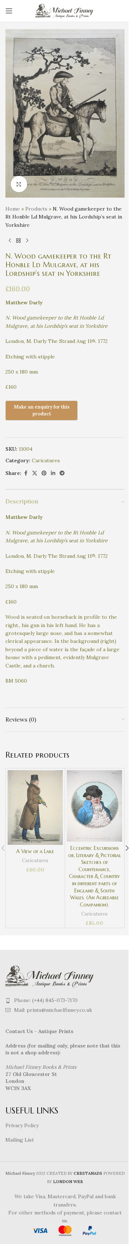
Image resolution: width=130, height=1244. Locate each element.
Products (36, 209)
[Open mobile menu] (9, 11)
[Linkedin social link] (53, 473)
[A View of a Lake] (35, 807)
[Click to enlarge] (19, 184)
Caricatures (46, 460)
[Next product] (27, 240)
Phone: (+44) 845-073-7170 (46, 1000)
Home (12, 209)
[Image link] (50, 975)
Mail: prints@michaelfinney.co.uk (53, 1010)
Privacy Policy (22, 1125)
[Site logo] (65, 10)
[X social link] (34, 473)
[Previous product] (9, 240)
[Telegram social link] (62, 473)
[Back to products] (18, 240)
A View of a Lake (35, 851)
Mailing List (19, 1140)
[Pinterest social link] (44, 473)
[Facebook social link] (25, 473)
